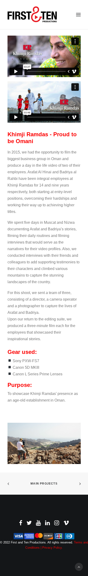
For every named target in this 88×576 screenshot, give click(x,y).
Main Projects (44, 483)
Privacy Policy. (52, 547)
